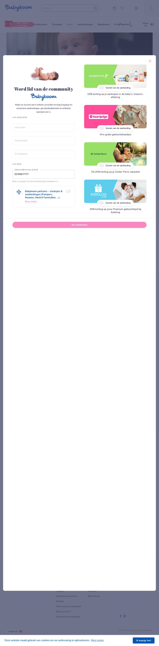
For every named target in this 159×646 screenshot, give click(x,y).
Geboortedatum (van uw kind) (26, 170)
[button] (43, 196)
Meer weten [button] (97, 640)
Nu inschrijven (79, 224)
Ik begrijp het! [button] (143, 640)
